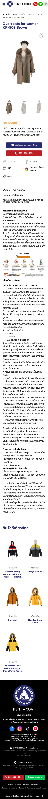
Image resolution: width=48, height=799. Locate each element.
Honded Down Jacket (35, 621)
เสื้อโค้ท (23, 14)
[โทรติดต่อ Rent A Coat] (35, 4)
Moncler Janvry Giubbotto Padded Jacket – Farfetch (12, 574)
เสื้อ (15, 14)
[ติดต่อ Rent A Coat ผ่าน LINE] (40, 4)
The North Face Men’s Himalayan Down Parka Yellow (12, 668)
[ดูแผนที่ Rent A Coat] (45, 4)
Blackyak (12, 620)
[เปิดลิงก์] (41, 35)
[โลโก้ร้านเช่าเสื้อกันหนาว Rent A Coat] (19, 4)
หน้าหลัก (6, 14)
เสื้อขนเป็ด (13, 567)
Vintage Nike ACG (35, 571)
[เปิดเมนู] (4, 4)
